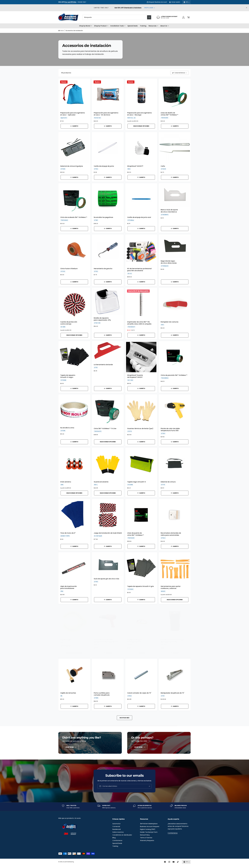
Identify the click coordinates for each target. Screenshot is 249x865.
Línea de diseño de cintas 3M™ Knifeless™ (169, 114)
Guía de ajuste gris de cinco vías (106, 579)
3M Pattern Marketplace (148, 824)
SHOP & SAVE (148, 8)
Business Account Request (149, 826)
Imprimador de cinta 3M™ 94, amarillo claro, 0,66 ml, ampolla (139, 323)
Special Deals (117, 843)
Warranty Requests (147, 840)
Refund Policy (145, 835)
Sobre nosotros (118, 832)
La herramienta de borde (103, 365)
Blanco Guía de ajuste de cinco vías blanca (169, 211)
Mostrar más (124, 718)
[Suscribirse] (149, 786)
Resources (152, 26)
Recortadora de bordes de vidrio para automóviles (171, 534)
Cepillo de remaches (68, 693)
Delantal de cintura (168, 482)
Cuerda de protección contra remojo (68, 323)
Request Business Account (158, 2)
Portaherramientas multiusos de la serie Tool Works (172, 641)
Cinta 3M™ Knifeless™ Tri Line (105, 428)
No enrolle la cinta (67, 428)
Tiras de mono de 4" (68, 533)
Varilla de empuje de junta (104, 166)
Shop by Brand (84, 26)
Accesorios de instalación (74, 31)
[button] (188, 17)
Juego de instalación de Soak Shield (108, 533)
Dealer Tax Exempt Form (148, 832)
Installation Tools (117, 26)
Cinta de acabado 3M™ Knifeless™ (73, 217)
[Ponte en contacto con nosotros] (183, 17)
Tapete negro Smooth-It (136, 482)
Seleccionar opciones (141, 126)
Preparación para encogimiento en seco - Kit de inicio (106, 114)
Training (115, 846)
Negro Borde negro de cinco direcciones (169, 262)
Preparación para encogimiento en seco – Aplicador (72, 114)
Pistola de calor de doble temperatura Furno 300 (170, 429)
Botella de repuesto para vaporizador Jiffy (102, 319)
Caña (163, 166)
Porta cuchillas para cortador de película (102, 694)
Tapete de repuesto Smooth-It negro (67, 376)
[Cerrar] (246, 7)
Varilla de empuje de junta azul (139, 217)
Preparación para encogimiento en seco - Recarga (139, 114)
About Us (163, 26)
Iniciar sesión (175, 2)
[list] (124, 806)
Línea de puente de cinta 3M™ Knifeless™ (135, 534)
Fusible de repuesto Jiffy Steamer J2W (134, 641)
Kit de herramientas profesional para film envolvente (139, 270)
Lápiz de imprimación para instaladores (68, 587)
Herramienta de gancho (103, 269)
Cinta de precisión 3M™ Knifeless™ (174, 375)
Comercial (116, 826)
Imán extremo (65, 482)
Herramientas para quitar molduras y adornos (171, 587)
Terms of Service (146, 838)
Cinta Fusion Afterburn (69, 269)
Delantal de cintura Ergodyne (71, 166)
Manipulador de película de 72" (172, 693)
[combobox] (117, 17)
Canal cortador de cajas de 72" (139, 693)
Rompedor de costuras (169, 322)
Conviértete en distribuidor (122, 835)
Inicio (62, 31)
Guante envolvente (101, 482)
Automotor (116, 824)
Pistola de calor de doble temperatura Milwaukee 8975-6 (106, 641)
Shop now (69, 747)
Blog (114, 838)
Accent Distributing (68, 862)
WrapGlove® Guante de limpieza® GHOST (135, 376)
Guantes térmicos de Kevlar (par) (140, 428)
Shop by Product (100, 26)
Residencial (116, 829)
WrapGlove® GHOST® (135, 166)
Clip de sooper (65, 640)
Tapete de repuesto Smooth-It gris (140, 586)
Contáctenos (117, 840)
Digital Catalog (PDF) (147, 829)
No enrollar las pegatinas (103, 217)
